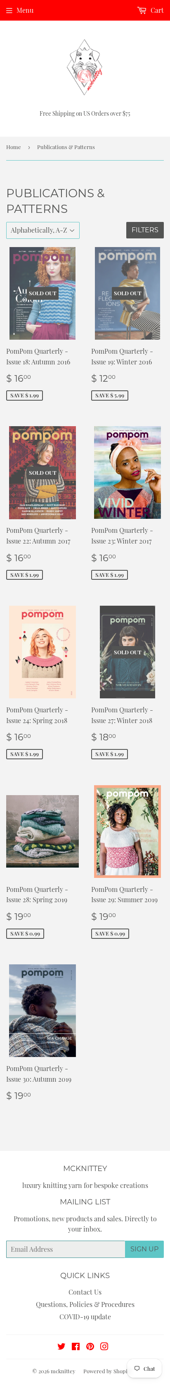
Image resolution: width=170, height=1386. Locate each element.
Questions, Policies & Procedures (85, 1304)
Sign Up (144, 1249)
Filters (145, 230)
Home (13, 146)
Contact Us (85, 1292)
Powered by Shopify (107, 1370)
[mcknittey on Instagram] (104, 1347)
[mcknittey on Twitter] (61, 1347)
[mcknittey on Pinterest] (90, 1347)
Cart (156, 10)
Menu (25, 10)
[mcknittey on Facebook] (75, 1347)
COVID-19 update (85, 1316)
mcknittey (63, 1370)
